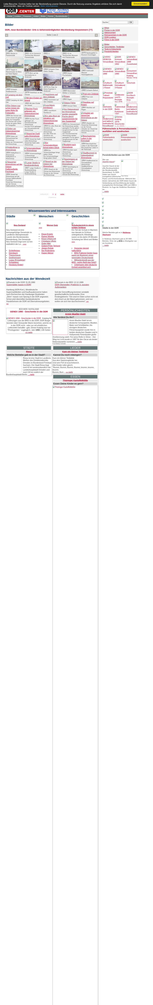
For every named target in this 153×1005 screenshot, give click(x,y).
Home (9, 16)
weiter (62, 194)
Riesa (29, 351)
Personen (27, 16)
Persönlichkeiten (111, 51)
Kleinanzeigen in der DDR (115, 35)
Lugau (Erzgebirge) (17, 260)
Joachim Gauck (108, 162)
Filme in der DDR (111, 40)
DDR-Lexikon (110, 37)
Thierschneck (14, 255)
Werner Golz (52, 225)
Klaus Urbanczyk (48, 239)
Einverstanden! (140, 4)
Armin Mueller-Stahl (75, 314)
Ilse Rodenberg (48, 251)
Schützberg (14, 262)
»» (7, 304)
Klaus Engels (47, 234)
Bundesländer (62, 16)
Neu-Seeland (19, 225)
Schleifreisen (14, 251)
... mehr (79, 342)
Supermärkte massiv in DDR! (18, 285)
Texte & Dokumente (112, 49)
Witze (106, 28)
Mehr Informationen (49, 6)
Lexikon (17, 16)
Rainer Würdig (47, 236)
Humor (51, 16)
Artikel (36, 16)
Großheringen (15, 258)
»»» (24, 244)
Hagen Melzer (47, 253)
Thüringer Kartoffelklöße (75, 380)
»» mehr (28, 332)
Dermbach (13, 253)
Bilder (43, 16)
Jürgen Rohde (47, 248)
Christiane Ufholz (48, 241)
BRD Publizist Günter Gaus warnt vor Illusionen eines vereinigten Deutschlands (84, 255)
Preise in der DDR (112, 30)
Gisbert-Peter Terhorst (50, 246)
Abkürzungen (110, 33)
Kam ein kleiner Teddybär (75, 351)
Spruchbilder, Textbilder (114, 47)
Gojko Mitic (46, 244)
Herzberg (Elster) (16, 265)
